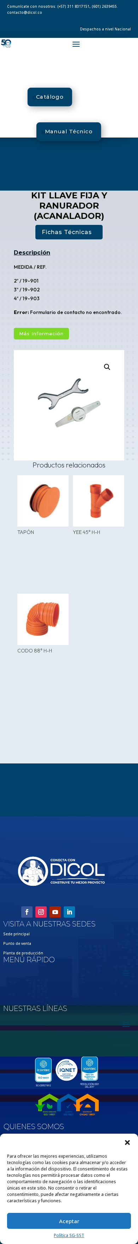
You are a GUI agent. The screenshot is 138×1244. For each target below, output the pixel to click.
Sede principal (16, 933)
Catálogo (50, 97)
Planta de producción (23, 953)
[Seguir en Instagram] (41, 912)
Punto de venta (17, 943)
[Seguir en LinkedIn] (69, 912)
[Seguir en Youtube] (55, 912)
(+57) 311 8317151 (73, 6)
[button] (127, 1142)
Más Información (41, 333)
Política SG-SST (69, 1235)
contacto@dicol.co (24, 12)
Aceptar (69, 1221)
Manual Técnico (68, 131)
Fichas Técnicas (67, 232)
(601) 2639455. (105, 6)
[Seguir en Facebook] (27, 912)
